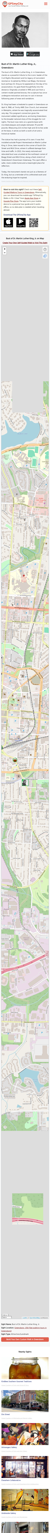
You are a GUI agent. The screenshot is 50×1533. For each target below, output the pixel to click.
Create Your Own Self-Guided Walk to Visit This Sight (25, 242)
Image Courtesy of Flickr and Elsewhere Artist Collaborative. (20, 1484)
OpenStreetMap (34, 1318)
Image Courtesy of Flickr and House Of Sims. (15, 1385)
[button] (25, 782)
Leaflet (24, 1318)
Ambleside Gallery (8, 1513)
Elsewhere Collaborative (11, 1480)
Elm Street (5, 1414)
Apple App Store (31, 198)
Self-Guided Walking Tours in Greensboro (23, 191)
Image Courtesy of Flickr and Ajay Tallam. (14, 1451)
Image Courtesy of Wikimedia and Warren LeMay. (16, 1418)
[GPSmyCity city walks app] (15, 4)
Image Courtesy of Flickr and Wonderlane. (14, 1517)
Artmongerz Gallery (9, 1447)
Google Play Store (11, 201)
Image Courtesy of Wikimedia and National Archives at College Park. (22, 181)
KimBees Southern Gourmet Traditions (16, 1381)
